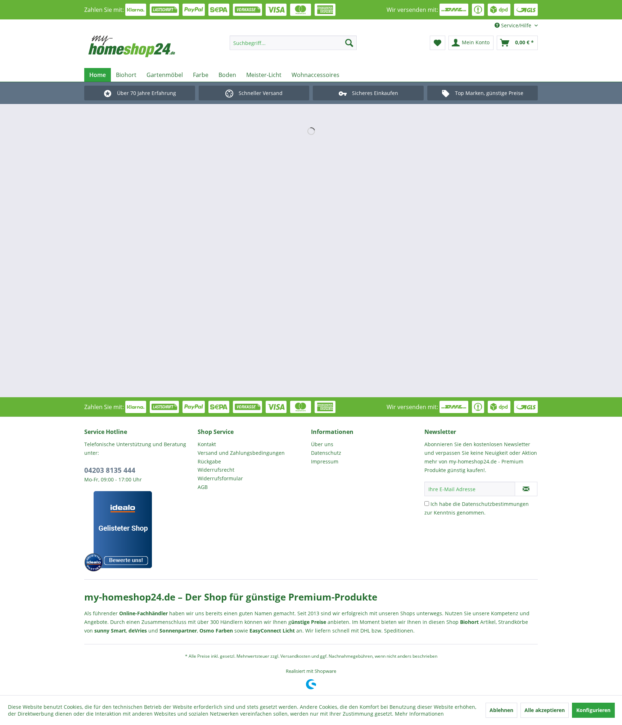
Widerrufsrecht (216, 469)
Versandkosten (295, 656)
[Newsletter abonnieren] (526, 489)
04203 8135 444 (109, 470)
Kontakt (207, 444)
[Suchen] (349, 43)
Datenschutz (326, 452)
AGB (203, 487)
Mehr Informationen (419, 713)
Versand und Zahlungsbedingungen (241, 452)
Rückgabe (209, 461)
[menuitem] (293, 43)
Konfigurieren (593, 710)
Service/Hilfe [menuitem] (516, 25)
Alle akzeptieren (544, 710)
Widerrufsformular (220, 478)
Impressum (324, 461)
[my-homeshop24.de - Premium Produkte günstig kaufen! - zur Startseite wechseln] (142, 46)
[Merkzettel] (437, 43)
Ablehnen (501, 710)
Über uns (322, 444)
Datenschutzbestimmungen (495, 503)
